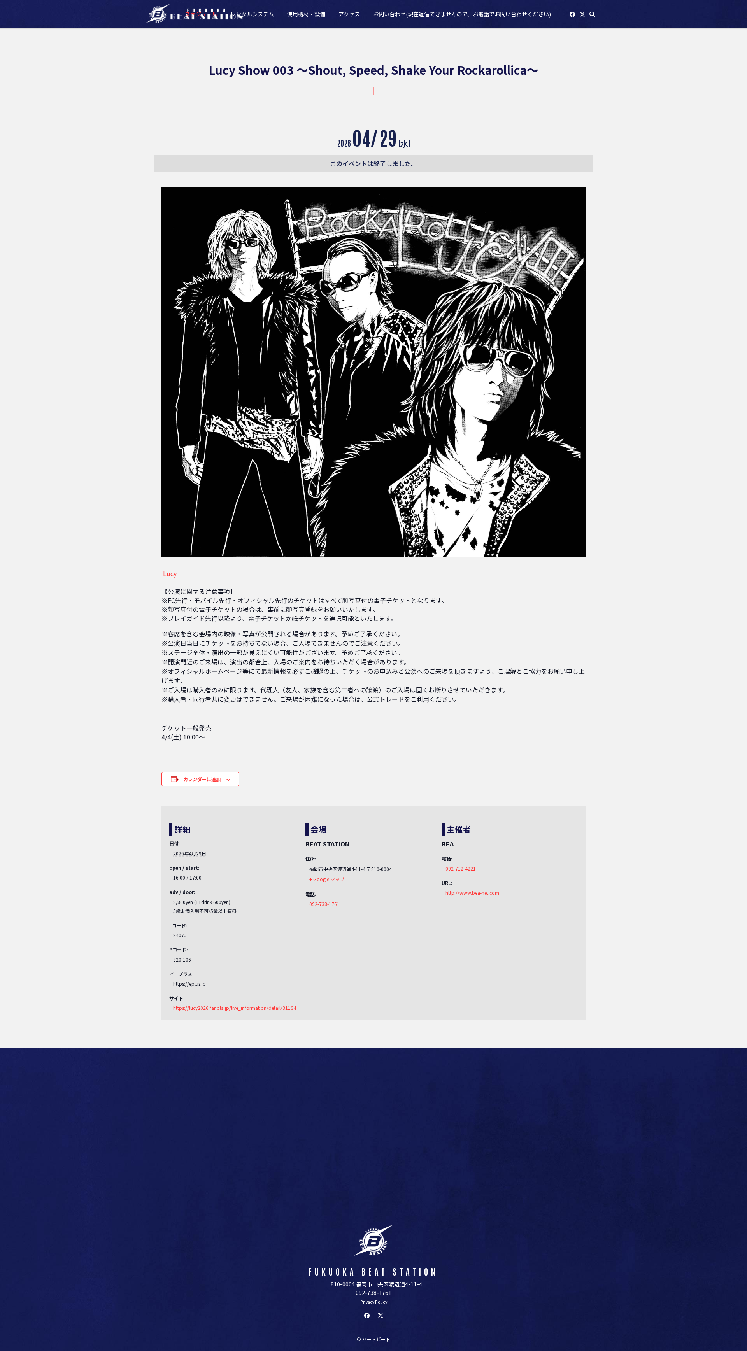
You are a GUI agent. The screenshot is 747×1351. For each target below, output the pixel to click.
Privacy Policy (373, 1302)
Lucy (169, 573)
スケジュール (201, 14)
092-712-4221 (460, 868)
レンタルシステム (252, 14)
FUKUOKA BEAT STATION (373, 1271)
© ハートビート (373, 1339)
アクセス (349, 14)
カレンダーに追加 (202, 779)
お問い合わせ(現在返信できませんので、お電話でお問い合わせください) (462, 14)
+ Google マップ (326, 879)
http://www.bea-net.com (472, 892)
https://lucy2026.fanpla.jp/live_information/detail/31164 (234, 1007)
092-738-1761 (324, 904)
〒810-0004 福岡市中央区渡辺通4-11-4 (373, 1284)
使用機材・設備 (306, 14)
